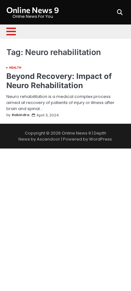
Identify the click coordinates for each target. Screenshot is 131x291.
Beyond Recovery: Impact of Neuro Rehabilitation (59, 81)
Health (15, 67)
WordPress (100, 139)
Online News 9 (32, 10)
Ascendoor (48, 139)
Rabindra (20, 115)
